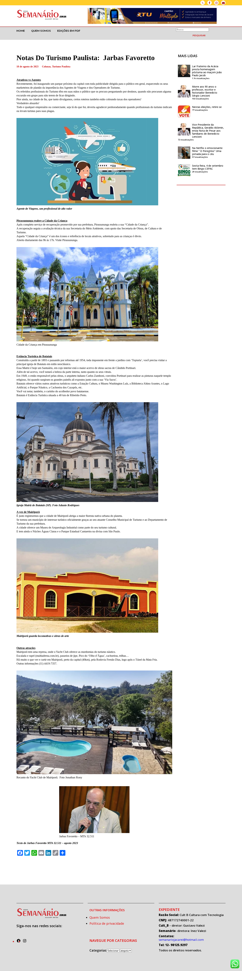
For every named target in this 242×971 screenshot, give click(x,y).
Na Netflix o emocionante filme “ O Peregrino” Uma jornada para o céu (207, 151)
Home (20, 30)
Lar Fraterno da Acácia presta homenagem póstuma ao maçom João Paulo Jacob (207, 71)
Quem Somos (41, 30)
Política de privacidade (106, 923)
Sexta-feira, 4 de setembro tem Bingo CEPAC (207, 167)
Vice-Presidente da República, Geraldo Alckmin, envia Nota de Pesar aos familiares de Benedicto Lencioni (208, 130)
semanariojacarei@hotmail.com (181, 940)
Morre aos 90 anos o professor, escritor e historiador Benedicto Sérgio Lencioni (204, 91)
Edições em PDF (68, 30)
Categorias (97, 950)
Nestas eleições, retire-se (207, 107)
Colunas (46, 66)
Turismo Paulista (61, 66)
